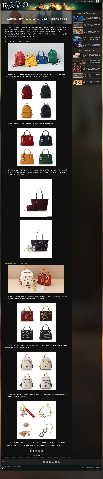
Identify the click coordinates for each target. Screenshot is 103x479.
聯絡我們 (98, 467)
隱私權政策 (93, 467)
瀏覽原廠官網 (48, 445)
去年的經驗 (56, 443)
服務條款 (88, 467)
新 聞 (77, 1)
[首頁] (15, 5)
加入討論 (36, 455)
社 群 (85, 1)
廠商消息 (36, 445)
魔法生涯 (91, 1)
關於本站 (83, 467)
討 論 (81, 1)
